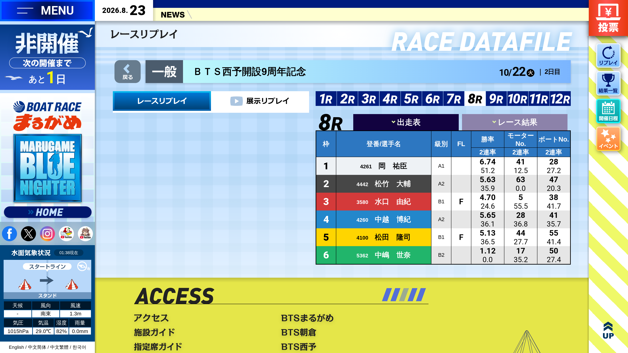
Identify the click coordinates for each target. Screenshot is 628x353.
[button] (387, 294)
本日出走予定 (203, 347)
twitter (28, 233)
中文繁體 (59, 347)
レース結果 (517, 122)
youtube (66, 233)
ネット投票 (608, 18)
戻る (127, 71)
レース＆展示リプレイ (162, 101)
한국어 (79, 347)
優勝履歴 (203, 332)
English (16, 347)
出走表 (409, 122)
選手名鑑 (203, 318)
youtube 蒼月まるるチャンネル (85, 233)
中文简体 (37, 347)
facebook (9, 233)
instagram (47, 233)
